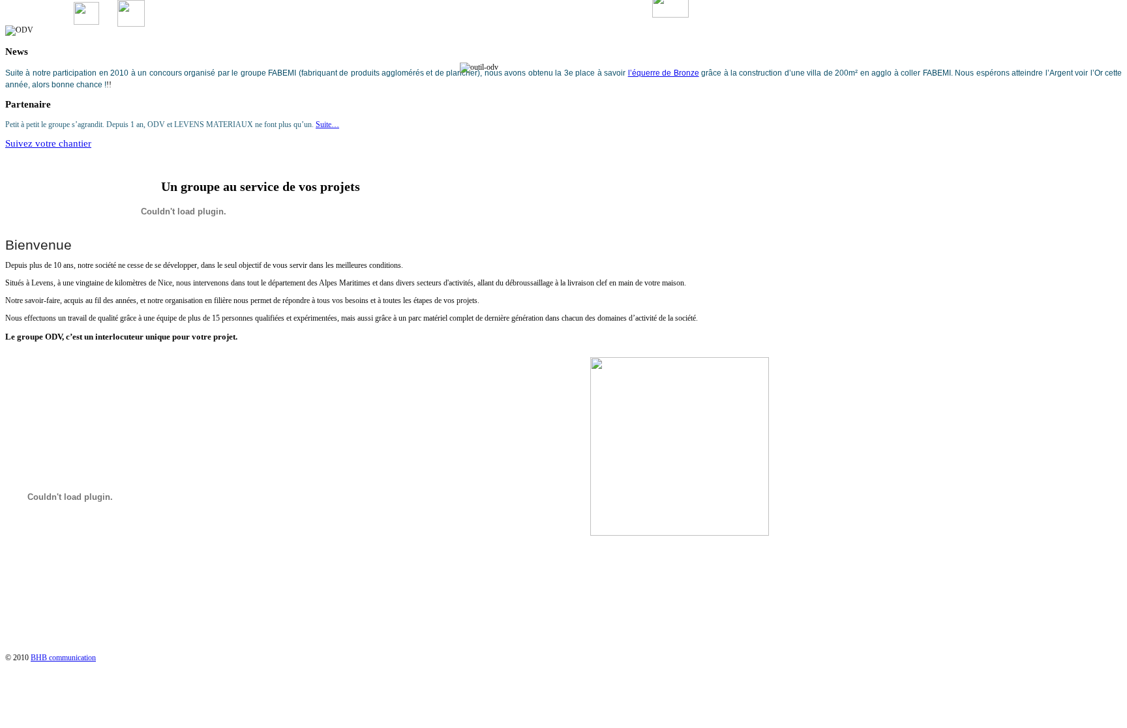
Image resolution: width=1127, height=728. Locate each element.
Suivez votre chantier (48, 143)
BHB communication (63, 657)
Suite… (327, 124)
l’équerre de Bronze (663, 73)
